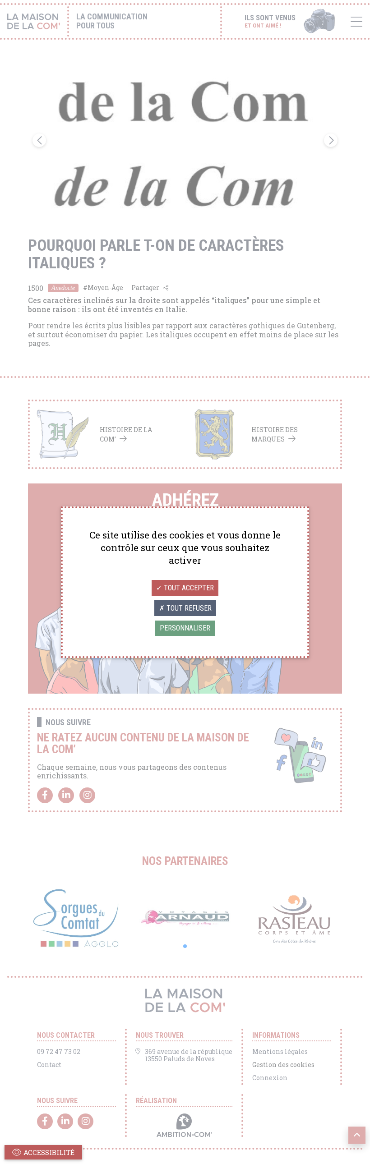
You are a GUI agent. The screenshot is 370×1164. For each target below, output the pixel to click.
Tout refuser (188, 608)
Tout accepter (188, 588)
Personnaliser (185, 628)
